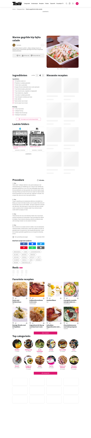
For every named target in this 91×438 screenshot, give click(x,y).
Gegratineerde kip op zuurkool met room (37, 326)
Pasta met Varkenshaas (16, 301)
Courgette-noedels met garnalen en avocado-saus (70, 301)
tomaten (32, 254)
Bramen (16, 262)
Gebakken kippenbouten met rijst (53, 326)
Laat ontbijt (62, 350)
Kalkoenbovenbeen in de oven (36, 301)
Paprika (24, 257)
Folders (47, 3)
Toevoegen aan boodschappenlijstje (29, 119)
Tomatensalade (26, 262)
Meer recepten (45, 333)
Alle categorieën (45, 373)
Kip (39, 257)
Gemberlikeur (51, 300)
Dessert (17, 366)
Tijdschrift (52, 3)
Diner (25, 251)
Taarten (51, 366)
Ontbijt (51, 350)
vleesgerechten (35, 251)
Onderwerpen (34, 3)
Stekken (38, 260)
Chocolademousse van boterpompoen (70, 326)
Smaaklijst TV (59, 3)
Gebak (40, 366)
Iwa (13, 303)
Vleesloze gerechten (74, 366)
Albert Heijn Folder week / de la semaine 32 (19, 147)
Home (13, 9)
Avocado (16, 257)
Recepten (41, 3)
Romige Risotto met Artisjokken (19, 326)
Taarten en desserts (62, 366)
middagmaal (17, 251)
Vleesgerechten (21, 9)
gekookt (24, 254)
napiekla (66, 328)
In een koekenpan (40, 350)
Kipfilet (32, 257)
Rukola (24, 260)
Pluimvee (16, 260)
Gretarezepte (33, 303)
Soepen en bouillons (28, 366)
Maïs (31, 260)
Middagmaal (28, 350)
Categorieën (27, 3)
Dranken (17, 350)
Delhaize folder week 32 (35, 146)
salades (16, 254)
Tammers (18, 45)
